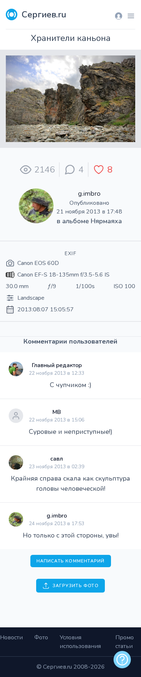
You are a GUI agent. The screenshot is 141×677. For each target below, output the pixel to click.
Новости (11, 637)
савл (56, 459)
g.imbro (89, 193)
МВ (56, 412)
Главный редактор (57, 365)
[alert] (122, 659)
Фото (41, 637)
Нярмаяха (106, 221)
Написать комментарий (71, 561)
